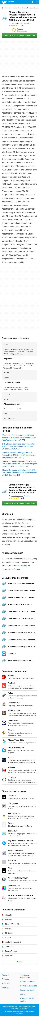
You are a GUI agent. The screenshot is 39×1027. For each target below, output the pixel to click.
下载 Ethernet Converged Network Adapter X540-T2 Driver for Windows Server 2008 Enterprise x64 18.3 (18, 446)
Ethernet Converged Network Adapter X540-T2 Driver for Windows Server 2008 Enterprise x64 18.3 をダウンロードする (19, 463)
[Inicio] (2, 8)
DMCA (23, 994)
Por (16, 23)
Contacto (5, 979)
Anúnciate (6, 983)
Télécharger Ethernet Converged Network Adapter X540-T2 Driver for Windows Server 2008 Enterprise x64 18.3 (19, 437)
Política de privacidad (28, 986)
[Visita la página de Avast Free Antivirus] (19, 30)
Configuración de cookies (27, 1000)
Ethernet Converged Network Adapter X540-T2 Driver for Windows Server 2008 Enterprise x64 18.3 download (19, 472)
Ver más (19, 962)
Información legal (27, 990)
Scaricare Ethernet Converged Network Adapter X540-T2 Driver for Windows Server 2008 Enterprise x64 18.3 (19, 455)
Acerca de (6, 975)
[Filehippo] (8, 2)
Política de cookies (27, 982)
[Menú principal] (37, 2)
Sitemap (5, 988)
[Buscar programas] (32, 2)
